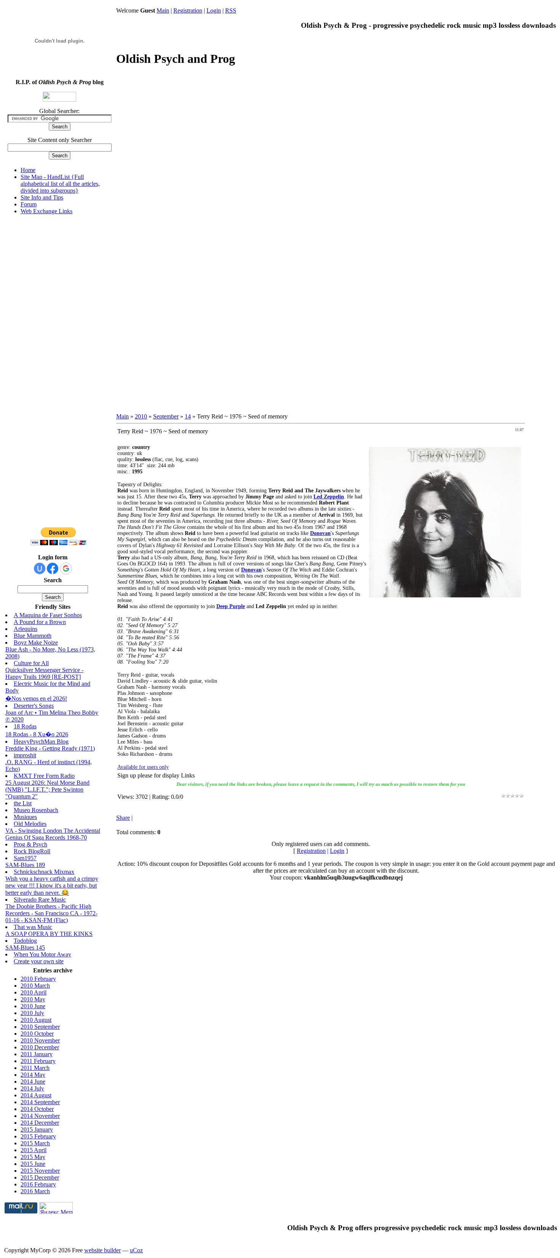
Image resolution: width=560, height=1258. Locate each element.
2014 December (40, 1122)
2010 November (40, 1040)
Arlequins (25, 629)
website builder (102, 1250)
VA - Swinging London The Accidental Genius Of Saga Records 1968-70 (52, 834)
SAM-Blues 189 (25, 865)
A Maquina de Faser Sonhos (48, 615)
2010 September (40, 1026)
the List (23, 803)
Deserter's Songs (34, 705)
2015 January (37, 1129)
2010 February (38, 978)
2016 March (35, 1191)
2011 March (35, 1068)
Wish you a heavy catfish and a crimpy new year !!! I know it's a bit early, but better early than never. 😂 (51, 885)
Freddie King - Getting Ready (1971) (50, 748)
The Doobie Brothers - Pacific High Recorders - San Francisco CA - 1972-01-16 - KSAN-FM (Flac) (51, 913)
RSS (230, 10)
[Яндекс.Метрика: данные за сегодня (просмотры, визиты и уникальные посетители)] (56, 1208)
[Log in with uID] (39, 568)
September (166, 416)
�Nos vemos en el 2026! (36, 698)
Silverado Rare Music (40, 899)
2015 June (33, 1164)
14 (188, 416)
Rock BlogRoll (32, 851)
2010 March (35, 985)
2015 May (33, 1157)
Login (213, 10)
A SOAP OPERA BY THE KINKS (49, 934)
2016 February (38, 1184)
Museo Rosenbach (36, 810)
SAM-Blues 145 (25, 947)
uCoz (136, 1250)
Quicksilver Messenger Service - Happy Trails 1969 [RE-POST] (44, 673)
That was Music (33, 927)
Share (123, 817)
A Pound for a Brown (40, 622)
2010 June (33, 1006)
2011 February (38, 1061)
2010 (141, 416)
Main (163, 10)
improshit (25, 755)
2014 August (36, 1095)
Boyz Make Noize (36, 642)
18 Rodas (25, 726)
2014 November (40, 1116)
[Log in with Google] (66, 568)
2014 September (40, 1102)
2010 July (32, 1013)
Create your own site (39, 961)
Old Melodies (30, 824)
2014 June (33, 1081)
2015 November (40, 1170)
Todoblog (25, 940)
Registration (187, 10)
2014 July (32, 1088)
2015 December (40, 1177)
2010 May (33, 999)
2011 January (37, 1054)
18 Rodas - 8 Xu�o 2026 (36, 734)
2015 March (35, 1143)
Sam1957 (25, 858)
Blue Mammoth (32, 635)
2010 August (36, 1020)
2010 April (33, 992)
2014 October (37, 1109)
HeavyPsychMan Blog (41, 741)
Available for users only (143, 767)
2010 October (37, 1033)
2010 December (40, 1047)
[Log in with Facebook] (52, 568)
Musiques (25, 817)
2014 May (33, 1074)
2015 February (38, 1136)
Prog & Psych (30, 844)
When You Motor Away (42, 954)
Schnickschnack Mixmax (44, 871)
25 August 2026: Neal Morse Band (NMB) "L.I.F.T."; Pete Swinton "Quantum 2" (47, 789)
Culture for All (31, 663)
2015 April (33, 1150)
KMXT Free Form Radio (44, 776)
